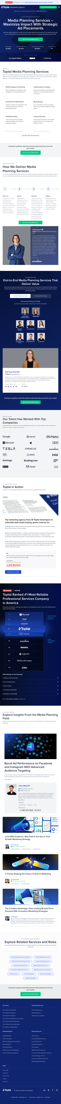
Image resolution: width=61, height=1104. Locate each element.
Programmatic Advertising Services (21, 961)
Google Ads (29, 804)
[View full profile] (7, 846)
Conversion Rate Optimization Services (41, 1053)
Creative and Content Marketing (11, 1050)
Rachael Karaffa (12, 371)
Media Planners (14, 974)
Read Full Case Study (13, 572)
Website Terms (40, 1097)
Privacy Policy (32, 1097)
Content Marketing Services (39, 1038)
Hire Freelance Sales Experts (10, 1027)
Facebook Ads (22, 804)
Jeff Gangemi (36, 230)
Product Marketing (7, 1047)
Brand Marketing (7, 1044)
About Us (5, 1081)
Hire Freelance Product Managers (11, 1024)
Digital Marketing (36, 849)
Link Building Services (37, 1044)
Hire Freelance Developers (9, 1010)
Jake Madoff (24, 785)
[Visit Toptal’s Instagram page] (56, 1090)
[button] (25, 312)
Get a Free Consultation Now (48, 7)
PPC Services (35, 1047)
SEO (35, 804)
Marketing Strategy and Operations (29, 11)
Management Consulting (38, 1015)
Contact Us (5, 1073)
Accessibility (47, 1097)
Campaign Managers (30, 978)
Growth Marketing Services (21, 965)
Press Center (6, 1076)
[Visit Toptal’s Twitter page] (48, 1090)
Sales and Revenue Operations (10, 1053)
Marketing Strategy (15, 849)
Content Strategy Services (42, 961)
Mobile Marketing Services (41, 965)
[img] (19, 374)
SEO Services (35, 1036)
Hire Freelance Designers (9, 1013)
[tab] (20, 296)
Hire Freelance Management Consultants (13, 1018)
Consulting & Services (37, 1005)
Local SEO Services (37, 1041)
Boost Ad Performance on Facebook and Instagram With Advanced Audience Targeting (28, 766)
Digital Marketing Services (42, 957)
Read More (7, 779)
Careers (5, 1079)
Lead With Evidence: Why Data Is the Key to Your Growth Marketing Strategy (27, 838)
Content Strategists (29, 974)
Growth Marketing (7, 1038)
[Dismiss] (57, 2)
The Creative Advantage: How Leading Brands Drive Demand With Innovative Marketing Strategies (29, 910)
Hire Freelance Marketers (9, 1015)
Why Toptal (5, 1070)
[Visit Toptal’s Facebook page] (52, 1090)
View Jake (11, 789)
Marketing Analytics (26, 849)
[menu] (59, 7)
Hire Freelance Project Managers (11, 1021)
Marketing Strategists (45, 974)
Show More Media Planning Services (30, 135)
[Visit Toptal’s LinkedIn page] (44, 1090)
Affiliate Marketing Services (38, 1050)
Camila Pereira (15, 845)
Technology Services (37, 1010)
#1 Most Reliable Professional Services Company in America (39, 2)
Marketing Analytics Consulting (42, 970)
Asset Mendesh (15, 879)
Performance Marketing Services (19, 970)
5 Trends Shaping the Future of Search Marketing (28, 873)
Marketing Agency (17, 7)
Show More (21, 800)
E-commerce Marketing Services (40, 1058)
